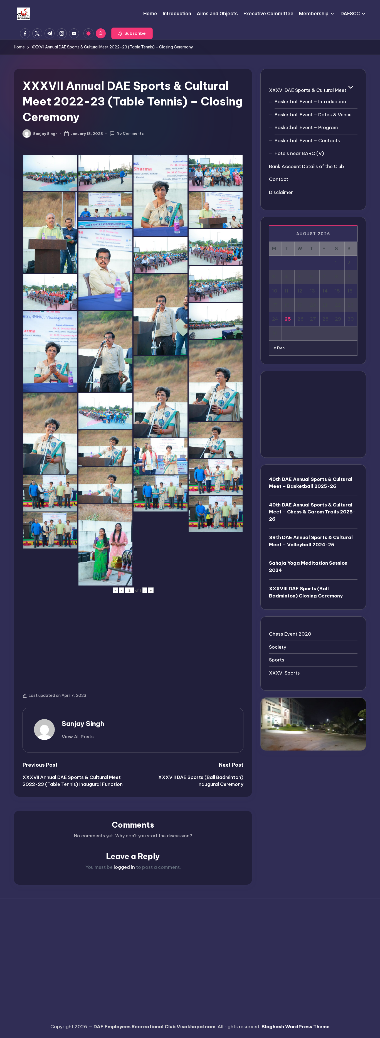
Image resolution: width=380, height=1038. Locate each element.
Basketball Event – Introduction (310, 102)
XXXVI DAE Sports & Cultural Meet (307, 90)
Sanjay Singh (83, 723)
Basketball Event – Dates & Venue (313, 115)
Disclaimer (281, 192)
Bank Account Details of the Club (306, 166)
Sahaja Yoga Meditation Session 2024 (308, 567)
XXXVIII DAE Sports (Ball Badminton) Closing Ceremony (306, 592)
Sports (276, 660)
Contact (278, 179)
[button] (132, 33)
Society (277, 647)
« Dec (279, 348)
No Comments (130, 133)
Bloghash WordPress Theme (295, 1027)
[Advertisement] (133, 638)
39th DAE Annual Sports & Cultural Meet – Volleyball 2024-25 (311, 541)
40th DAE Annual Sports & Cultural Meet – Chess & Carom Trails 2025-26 (312, 512)
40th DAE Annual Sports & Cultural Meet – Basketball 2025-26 (310, 483)
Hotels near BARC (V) (299, 154)
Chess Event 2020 (290, 634)
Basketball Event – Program (306, 128)
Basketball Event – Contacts (307, 140)
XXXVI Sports (284, 673)
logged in (124, 867)
